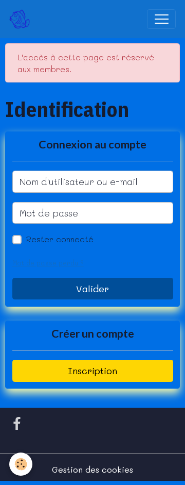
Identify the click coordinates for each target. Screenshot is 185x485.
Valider (92, 288)
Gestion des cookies (92, 469)
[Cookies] (20, 464)
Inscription (92, 370)
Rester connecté (60, 238)
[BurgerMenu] (161, 19)
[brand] (21, 19)
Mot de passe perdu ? (48, 263)
